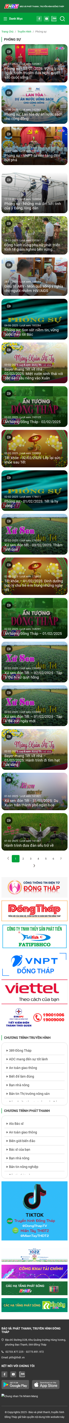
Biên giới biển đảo (22, 1141)
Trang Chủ (7, 31)
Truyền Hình (24, 31)
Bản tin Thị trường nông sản (29, 1094)
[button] (34, 866)
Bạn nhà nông (19, 1085)
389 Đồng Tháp (20, 1050)
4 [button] (38, 858)
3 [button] (30, 858)
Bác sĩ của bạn (19, 1149)
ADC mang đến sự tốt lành (28, 1059)
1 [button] (15, 858)
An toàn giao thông (23, 1068)
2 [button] (23, 858)
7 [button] (61, 858)
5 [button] (46, 858)
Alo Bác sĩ (16, 1124)
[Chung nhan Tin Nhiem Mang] (34, 1395)
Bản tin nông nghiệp (23, 1167)
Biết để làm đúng (21, 1076)
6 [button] (53, 858)
